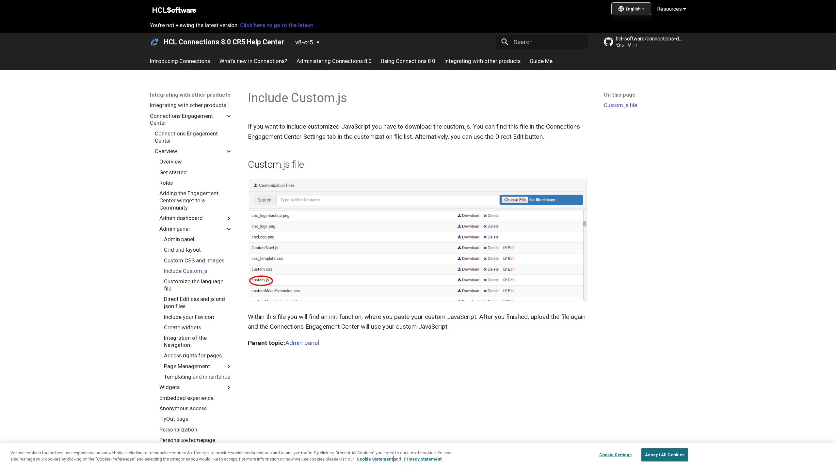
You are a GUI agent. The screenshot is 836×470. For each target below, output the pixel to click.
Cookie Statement (375, 459)
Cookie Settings (615, 454)
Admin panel (302, 343)
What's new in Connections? (253, 61)
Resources (670, 9)
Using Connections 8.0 (408, 61)
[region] (418, 456)
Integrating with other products (482, 61)
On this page (619, 94)
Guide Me (541, 61)
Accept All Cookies (664, 454)
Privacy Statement (423, 459)
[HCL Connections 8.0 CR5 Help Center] (155, 42)
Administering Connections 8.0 (334, 61)
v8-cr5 (304, 42)
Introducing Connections (180, 61)
